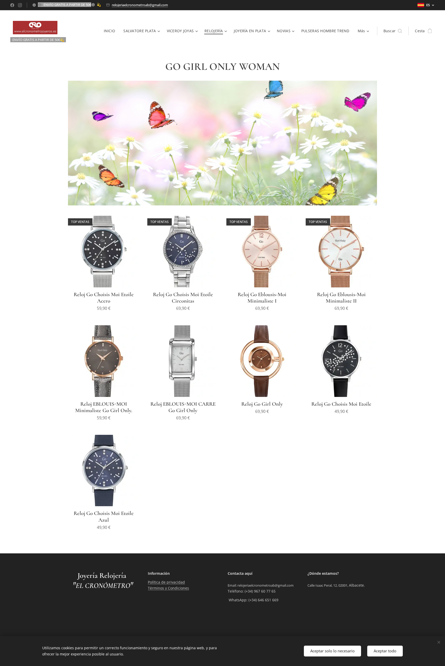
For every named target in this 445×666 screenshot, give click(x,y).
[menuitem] (110, 30)
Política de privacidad (166, 582)
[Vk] (12, 5)
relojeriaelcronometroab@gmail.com (140, 5)
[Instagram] (20, 5)
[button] (393, 30)
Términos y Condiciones (168, 588)
